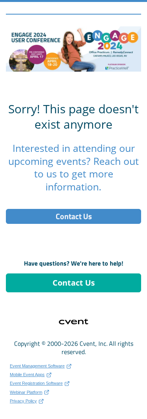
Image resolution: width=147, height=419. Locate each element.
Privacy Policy (23, 401)
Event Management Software (37, 366)
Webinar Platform (26, 392)
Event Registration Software (36, 383)
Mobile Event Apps (27, 374)
